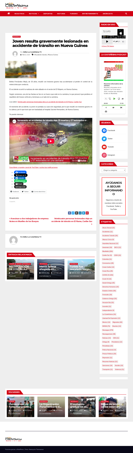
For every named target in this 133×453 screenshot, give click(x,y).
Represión (107, 357)
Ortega (105, 342)
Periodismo (117, 342)
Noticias (33, 14)
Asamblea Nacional (110, 243)
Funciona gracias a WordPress (14, 449)
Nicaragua (107, 330)
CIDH (117, 255)
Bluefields (107, 251)
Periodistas (107, 346)
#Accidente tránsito (40, 55)
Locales (18, 263)
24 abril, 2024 (16, 410)
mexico (106, 322)
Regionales (16, 36)
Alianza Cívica (108, 239)
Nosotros (19, 14)
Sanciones (107, 365)
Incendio (106, 306)
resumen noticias (110, 361)
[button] (126, 14)
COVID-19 (107, 275)
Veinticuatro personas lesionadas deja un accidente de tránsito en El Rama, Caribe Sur (50, 102)
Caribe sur (107, 255)
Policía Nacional (109, 350)
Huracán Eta (108, 302)
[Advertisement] (51, 27)
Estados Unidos (109, 291)
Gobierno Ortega (109, 298)
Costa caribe (108, 267)
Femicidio (107, 294)
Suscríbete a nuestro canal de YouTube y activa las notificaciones (33, 167)
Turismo (74, 14)
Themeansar (40, 449)
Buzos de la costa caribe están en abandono (111, 407)
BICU (117, 247)
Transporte (107, 369)
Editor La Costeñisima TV (32, 52)
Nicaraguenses (108, 334)
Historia (61, 14)
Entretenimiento (90, 14)
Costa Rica (107, 271)
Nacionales (43, 401)
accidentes (107, 231)
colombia (107, 259)
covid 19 (106, 279)
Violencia (119, 369)
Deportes (48, 14)
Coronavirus (108, 263)
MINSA (106, 326)
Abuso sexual (108, 228)
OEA (116, 338)
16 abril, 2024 (46, 410)
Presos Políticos (109, 353)
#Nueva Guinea (53, 55)
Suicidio (119, 365)
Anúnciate (108, 14)
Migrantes (117, 322)
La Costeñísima (109, 314)
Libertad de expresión (111, 318)
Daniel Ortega (108, 283)
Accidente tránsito (110, 235)
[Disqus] (50, 309)
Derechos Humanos (110, 287)
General (12, 263)
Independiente (108, 310)
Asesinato (107, 247)
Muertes (116, 326)
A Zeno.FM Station (108, 46)
